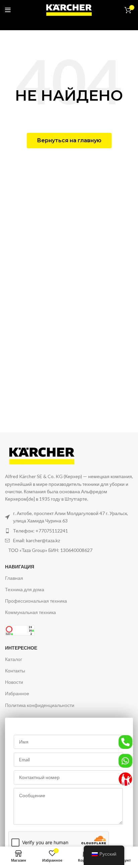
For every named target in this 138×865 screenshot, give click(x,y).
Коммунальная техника (30, 612)
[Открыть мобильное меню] (8, 10)
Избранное (17, 693)
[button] (69, 140)
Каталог (13, 659)
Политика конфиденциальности (39, 705)
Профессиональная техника (36, 601)
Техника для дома (24, 589)
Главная (14, 578)
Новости (14, 682)
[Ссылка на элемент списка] (69, 531)
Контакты (15, 670)
